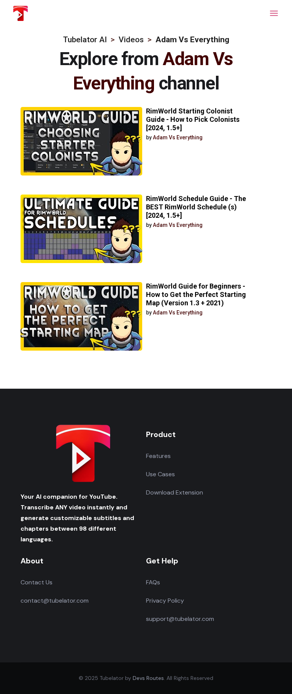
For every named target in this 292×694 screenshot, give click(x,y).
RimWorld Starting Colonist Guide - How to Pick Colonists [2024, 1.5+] (193, 119)
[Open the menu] (274, 13)
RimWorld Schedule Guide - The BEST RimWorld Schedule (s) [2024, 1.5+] (196, 207)
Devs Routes (148, 678)
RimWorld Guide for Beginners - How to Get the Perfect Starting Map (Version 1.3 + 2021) (196, 294)
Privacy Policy (165, 601)
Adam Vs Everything (178, 137)
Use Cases (160, 474)
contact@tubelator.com (55, 601)
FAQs (153, 582)
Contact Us (36, 582)
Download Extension (174, 492)
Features (158, 456)
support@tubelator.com (180, 619)
